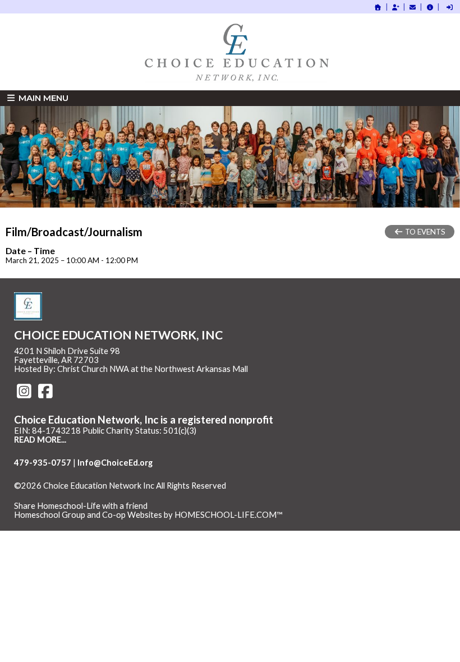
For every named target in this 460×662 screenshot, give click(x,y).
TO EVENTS (424, 231)
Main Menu (42, 98)
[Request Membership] (395, 7)
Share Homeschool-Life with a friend (81, 506)
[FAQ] (430, 7)
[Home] (378, 7)
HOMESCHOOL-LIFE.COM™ (228, 515)
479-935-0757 (42, 462)
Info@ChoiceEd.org (115, 462)
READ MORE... (40, 439)
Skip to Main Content (61, 494)
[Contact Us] (413, 7)
